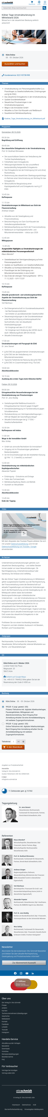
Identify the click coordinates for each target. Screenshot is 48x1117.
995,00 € (26, 713)
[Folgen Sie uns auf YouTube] (27, 973)
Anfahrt (4, 1008)
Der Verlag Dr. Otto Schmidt (11, 1002)
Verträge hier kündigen (9, 1070)
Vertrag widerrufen (8, 1073)
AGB (34, 1105)
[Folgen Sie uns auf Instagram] (21, 973)
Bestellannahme (7, 1057)
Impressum (16, 1105)
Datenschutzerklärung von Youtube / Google (19, 547)
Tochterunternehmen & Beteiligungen (14, 1013)
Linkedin (4, 1027)
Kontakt (4, 1021)
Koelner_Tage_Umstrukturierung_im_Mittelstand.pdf (24, 119)
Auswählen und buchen (14, 64)
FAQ (3, 1059)
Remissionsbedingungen (10, 1054)
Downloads (6, 1049)
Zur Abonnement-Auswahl (24, 963)
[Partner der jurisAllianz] (24, 984)
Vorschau (5, 1051)
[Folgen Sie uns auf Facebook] (15, 973)
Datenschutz (26, 1105)
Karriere (4, 1011)
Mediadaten (6, 1019)
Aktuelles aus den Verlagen (11, 1043)
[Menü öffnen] (45, 2)
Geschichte (5, 1016)
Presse (4, 1005)
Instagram (5, 1032)
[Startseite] (24, 1092)
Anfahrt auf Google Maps (16, 677)
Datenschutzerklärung (19, 544)
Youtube (5, 1030)
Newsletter (5, 1046)
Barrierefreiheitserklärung (13, 1109)
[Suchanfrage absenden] (44, 8)
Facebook (5, 1024)
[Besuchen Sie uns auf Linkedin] (32, 973)
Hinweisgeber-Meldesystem (33, 1109)
